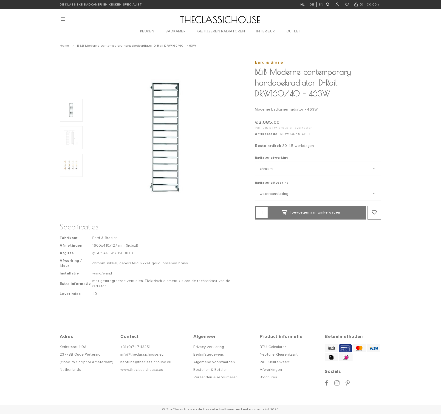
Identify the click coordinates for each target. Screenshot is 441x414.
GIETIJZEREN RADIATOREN (221, 31)
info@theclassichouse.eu (142, 354)
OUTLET (293, 31)
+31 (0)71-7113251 (135, 347)
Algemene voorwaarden (214, 362)
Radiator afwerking (271, 158)
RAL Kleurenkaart (275, 362)
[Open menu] (63, 19)
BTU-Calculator (273, 347)
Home (64, 46)
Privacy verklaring (208, 347)
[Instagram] (337, 383)
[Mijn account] (337, 4)
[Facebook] (326, 383)
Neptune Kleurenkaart (279, 354)
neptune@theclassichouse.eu (145, 362)
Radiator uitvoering (272, 183)
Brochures (268, 377)
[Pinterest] (347, 383)
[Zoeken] (328, 4)
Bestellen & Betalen (210, 369)
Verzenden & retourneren (215, 377)
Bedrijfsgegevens (208, 354)
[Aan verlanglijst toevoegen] (374, 213)
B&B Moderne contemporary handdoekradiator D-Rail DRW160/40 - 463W (136, 46)
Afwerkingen (271, 369)
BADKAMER (176, 31)
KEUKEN (147, 31)
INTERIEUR (265, 31)
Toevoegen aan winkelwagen (315, 212)
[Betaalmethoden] (331, 348)
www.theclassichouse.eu (141, 369)
